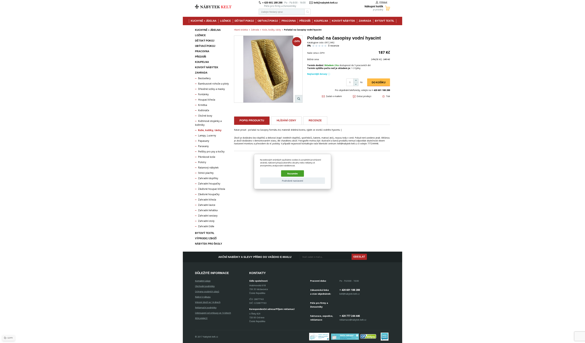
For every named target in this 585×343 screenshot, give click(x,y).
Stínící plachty (206, 173)
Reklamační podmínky (205, 307)
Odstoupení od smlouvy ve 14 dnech (213, 312)
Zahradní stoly (206, 221)
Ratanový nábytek (208, 167)
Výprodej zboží (205, 238)
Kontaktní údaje (203, 280)
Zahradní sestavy (208, 215)
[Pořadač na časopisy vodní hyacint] (268, 69)
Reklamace (201, 318)
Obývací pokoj (268, 21)
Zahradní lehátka (208, 210)
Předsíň (304, 21)
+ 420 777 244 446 (349, 316)
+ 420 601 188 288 (272, 2)
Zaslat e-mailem (334, 96)
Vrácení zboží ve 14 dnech (207, 302)
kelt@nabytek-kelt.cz (326, 2)
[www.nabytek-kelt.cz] (213, 6)
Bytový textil (384, 21)
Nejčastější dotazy (317, 73)
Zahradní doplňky (208, 178)
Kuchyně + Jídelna (203, 21)
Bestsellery (204, 78)
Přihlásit (383, 2)
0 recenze (333, 45)
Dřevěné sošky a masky (211, 89)
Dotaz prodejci (364, 96)
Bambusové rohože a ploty (213, 83)
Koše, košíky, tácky (209, 130)
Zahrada (365, 21)
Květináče (203, 110)
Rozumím (292, 173)
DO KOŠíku (379, 82)
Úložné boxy (205, 115)
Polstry (202, 162)
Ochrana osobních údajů (207, 291)
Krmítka (202, 105)
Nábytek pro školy (208, 243)
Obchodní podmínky (205, 286)
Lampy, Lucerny (207, 135)
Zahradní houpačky (209, 183)
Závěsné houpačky (209, 194)
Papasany (203, 141)
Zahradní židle (206, 226)
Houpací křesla (206, 99)
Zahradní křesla (207, 199)
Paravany (203, 146)
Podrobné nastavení (292, 180)
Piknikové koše (206, 157)
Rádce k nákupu (203, 296)
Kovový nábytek (343, 21)
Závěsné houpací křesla (211, 189)
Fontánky (203, 94)
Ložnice (225, 21)
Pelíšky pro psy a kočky (211, 151)
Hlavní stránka (241, 29)
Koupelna (321, 21)
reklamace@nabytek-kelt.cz (352, 319)
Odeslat (359, 256)
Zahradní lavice (206, 205)
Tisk (388, 96)
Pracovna (289, 21)
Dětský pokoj (244, 21)
